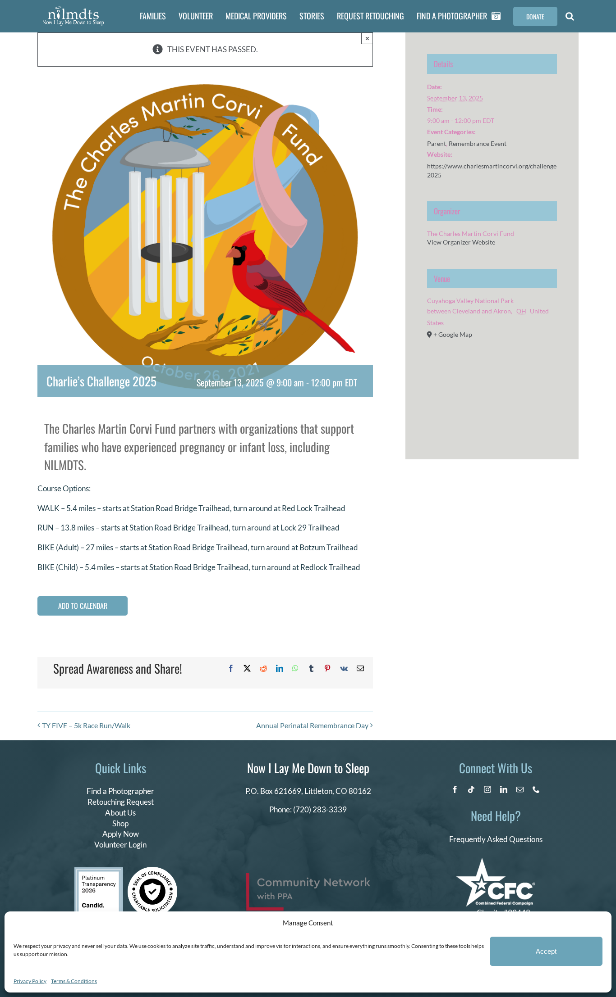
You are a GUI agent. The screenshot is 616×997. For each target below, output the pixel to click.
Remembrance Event (477, 143)
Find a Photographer (120, 791)
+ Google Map (452, 334)
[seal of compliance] (152, 870)
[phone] (536, 789)
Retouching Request (120, 802)
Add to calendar (82, 606)
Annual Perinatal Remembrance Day (312, 725)
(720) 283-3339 (320, 809)
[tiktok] (471, 789)
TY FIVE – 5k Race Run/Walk (86, 725)
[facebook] (455, 789)
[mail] (520, 789)
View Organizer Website (461, 242)
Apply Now (120, 833)
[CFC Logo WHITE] (495, 861)
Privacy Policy (30, 981)
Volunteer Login (120, 844)
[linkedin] (503, 789)
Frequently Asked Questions (495, 839)
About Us (120, 812)
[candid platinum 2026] (98, 871)
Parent (436, 143)
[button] (570, 16)
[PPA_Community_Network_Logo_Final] (308, 877)
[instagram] (487, 789)
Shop (120, 823)
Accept (546, 951)
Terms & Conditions (74, 981)
